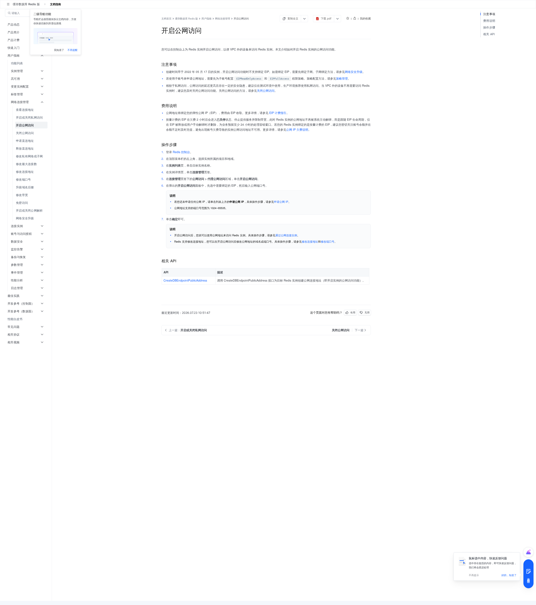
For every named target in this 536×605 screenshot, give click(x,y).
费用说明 (489, 20)
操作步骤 (489, 27)
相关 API (489, 34)
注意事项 (489, 14)
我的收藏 (365, 18)
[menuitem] (26, 63)
